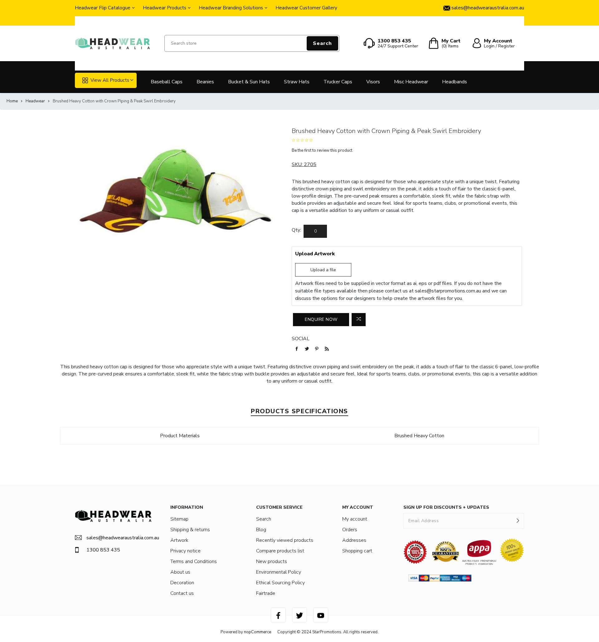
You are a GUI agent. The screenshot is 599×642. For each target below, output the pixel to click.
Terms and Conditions (193, 561)
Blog (261, 529)
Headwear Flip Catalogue (102, 8)
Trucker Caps (338, 81)
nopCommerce (257, 632)
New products (271, 561)
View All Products (109, 80)
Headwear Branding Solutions (231, 8)
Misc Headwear (411, 81)
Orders (349, 529)
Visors (373, 81)
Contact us (182, 593)
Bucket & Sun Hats (249, 81)
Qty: (296, 230)
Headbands (454, 81)
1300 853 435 (103, 549)
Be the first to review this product (322, 150)
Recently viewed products (284, 540)
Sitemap (179, 519)
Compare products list (280, 550)
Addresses (354, 540)
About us (180, 572)
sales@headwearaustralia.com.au (119, 537)
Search (322, 43)
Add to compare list (359, 319)
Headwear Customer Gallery (306, 8)
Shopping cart (357, 550)
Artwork (179, 540)
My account (354, 519)
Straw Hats (296, 81)
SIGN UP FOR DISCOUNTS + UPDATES (446, 507)
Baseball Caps (167, 81)
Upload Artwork (315, 253)
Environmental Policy (278, 572)
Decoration (182, 582)
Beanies (205, 81)
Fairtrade (265, 593)
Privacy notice (185, 550)
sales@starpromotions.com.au (448, 290)
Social (300, 338)
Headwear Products (164, 8)
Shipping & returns (190, 529)
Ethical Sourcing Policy (280, 582)
